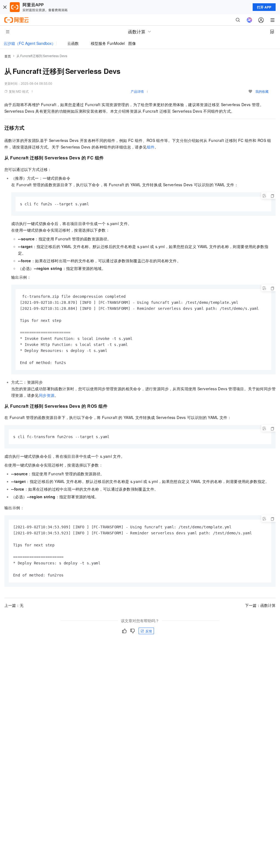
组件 (151, 147)
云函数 (73, 43)
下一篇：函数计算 (260, 605)
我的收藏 (262, 91)
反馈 (148, 630)
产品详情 (137, 91)
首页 (7, 56)
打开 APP (264, 7)
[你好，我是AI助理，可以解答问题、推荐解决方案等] (249, 20)
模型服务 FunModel (108, 43)
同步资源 (47, 395)
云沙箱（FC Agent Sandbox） (30, 43)
